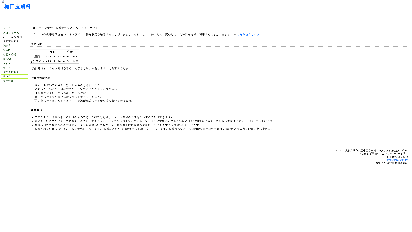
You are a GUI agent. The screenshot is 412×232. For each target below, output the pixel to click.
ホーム (7, 28)
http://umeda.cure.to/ (397, 160)
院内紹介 (8, 59)
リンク (7, 76)
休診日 (7, 45)
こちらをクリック (248, 34)
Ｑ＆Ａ (7, 63)
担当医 (7, 50)
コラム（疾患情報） (11, 70)
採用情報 (8, 81)
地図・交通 (10, 54)
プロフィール (11, 32)
